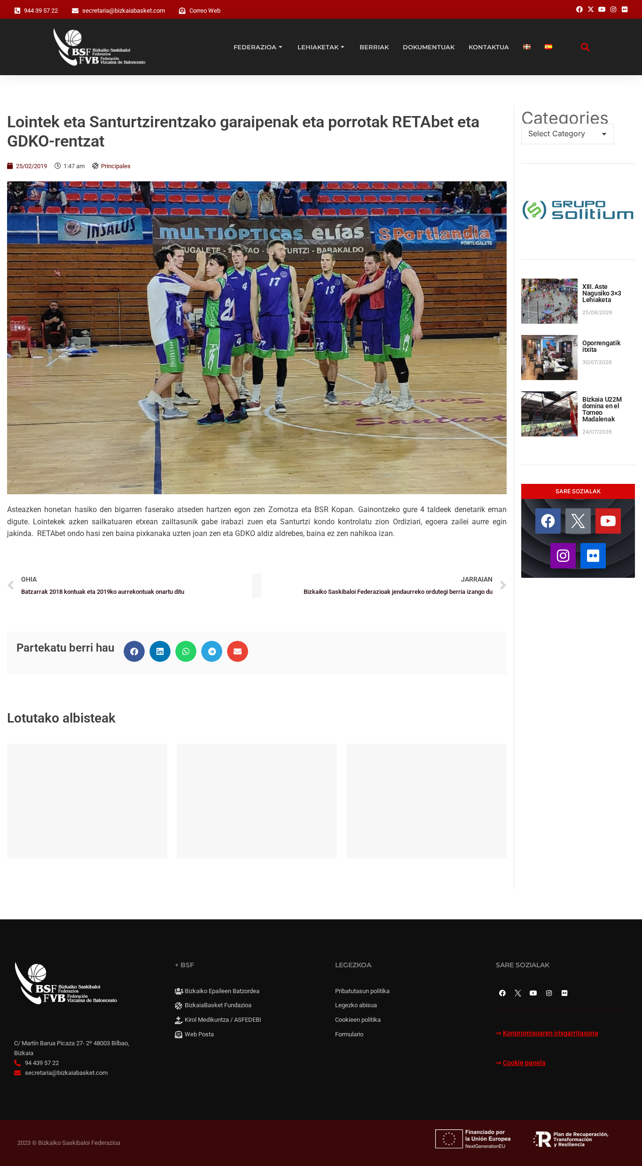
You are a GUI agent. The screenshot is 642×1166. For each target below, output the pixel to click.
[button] (134, 651)
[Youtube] (608, 521)
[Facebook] (548, 521)
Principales (116, 166)
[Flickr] (593, 555)
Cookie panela (524, 1063)
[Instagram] (563, 555)
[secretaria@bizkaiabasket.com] (75, 11)
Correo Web (204, 10)
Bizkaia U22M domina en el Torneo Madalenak (602, 409)
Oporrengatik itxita (601, 346)
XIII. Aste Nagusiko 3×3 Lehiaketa (601, 293)
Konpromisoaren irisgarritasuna (550, 1033)
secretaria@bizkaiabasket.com (123, 10)
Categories (565, 118)
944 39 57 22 (41, 10)
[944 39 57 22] (17, 11)
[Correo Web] (182, 11)
